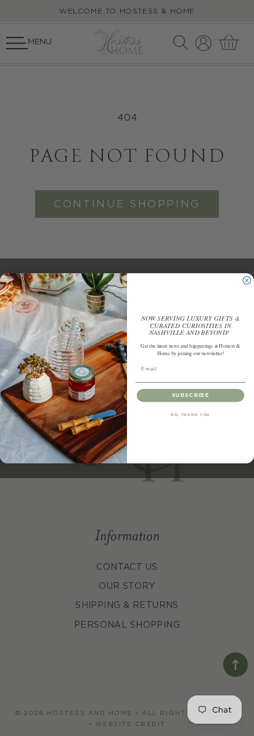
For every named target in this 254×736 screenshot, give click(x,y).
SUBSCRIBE (191, 395)
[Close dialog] (247, 280)
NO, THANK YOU (190, 414)
